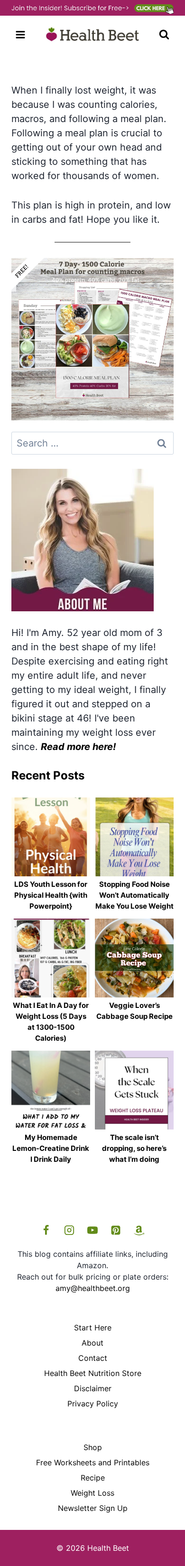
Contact (92, 1358)
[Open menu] (20, 35)
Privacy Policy (92, 1403)
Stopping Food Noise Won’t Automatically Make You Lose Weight (134, 895)
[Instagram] (69, 1230)
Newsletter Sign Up (93, 1508)
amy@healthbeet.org (93, 1288)
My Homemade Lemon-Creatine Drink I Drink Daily (50, 1148)
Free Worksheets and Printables (92, 1462)
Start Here (92, 1327)
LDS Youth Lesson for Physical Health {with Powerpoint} (50, 895)
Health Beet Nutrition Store (92, 1373)
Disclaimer (92, 1388)
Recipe (93, 1477)
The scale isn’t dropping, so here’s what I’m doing (134, 1148)
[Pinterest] (115, 1230)
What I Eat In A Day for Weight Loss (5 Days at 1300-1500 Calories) (51, 1022)
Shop (92, 1447)
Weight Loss (92, 1493)
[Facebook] (46, 1230)
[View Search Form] (164, 34)
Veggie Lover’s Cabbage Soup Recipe (134, 1011)
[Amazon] (139, 1230)
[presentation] (50, 836)
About (92, 1343)
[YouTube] (92, 1230)
